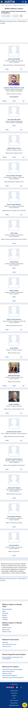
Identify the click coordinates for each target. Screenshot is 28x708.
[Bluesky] (17, 687)
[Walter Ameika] (14, 282)
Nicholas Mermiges (14, 375)
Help (14, 698)
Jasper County (6, 629)
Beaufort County (6, 627)
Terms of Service (14, 700)
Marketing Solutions (14, 705)
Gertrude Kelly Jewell (14, 119)
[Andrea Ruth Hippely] (14, 479)
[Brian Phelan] (14, 340)
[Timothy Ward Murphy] (14, 508)
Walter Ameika (14, 290)
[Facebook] (11, 687)
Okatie (4, 611)
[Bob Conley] (14, 225)
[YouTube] (9, 687)
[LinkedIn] (7, 687)
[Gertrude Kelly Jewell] (14, 111)
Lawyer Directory (8, 5)
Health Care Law (6, 646)
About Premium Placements (9, 675)
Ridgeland (4, 617)
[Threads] (15, 687)
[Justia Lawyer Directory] (21, 687)
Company (14, 695)
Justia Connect (14, 690)
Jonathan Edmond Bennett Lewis (14, 88)
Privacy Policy (14, 703)
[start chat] (24, 705)
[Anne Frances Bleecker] (14, 196)
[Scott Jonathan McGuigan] (14, 167)
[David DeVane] (14, 254)
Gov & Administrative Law (9, 644)
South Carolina (23, 5)
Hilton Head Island (7, 609)
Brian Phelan (14, 348)
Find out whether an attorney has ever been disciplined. (12, 657)
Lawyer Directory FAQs (8, 671)
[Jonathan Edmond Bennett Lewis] (14, 79)
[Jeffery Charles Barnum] (14, 311)
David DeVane (14, 262)
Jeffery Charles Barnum (14, 319)
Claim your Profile (6, 673)
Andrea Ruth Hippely (14, 488)
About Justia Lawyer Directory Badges (12, 669)
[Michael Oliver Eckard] (14, 140)
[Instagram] (13, 687)
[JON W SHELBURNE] (14, 51)
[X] (19, 687)
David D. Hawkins (14, 404)
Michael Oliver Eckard (14, 148)
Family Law (5, 642)
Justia (2, 5)
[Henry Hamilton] (14, 537)
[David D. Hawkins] (14, 396)
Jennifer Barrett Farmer (14, 431)
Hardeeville (5, 613)
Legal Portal (14, 693)
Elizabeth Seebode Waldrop (14, 459)
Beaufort (4, 615)
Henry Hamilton (14, 545)
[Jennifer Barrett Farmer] (14, 423)
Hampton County (6, 631)
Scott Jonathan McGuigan (14, 175)
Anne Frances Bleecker (14, 204)
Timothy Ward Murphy (14, 516)
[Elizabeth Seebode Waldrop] (14, 451)
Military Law (16, 5)
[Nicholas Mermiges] (14, 367)
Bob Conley (14, 233)
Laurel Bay (5, 619)
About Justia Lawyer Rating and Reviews (12, 677)
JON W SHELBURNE (14, 59)
